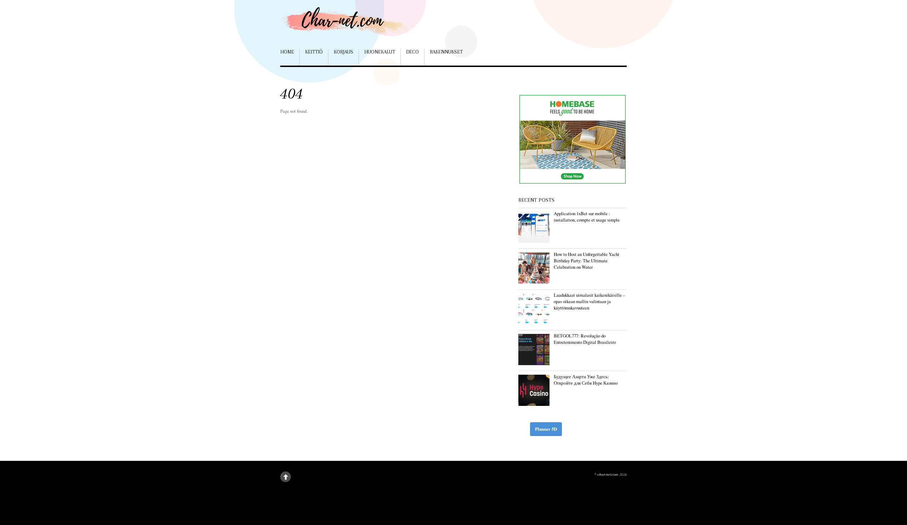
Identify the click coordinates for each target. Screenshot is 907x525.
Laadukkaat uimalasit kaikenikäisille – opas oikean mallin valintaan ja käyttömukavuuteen (589, 301)
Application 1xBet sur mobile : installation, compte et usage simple (587, 216)
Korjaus (343, 52)
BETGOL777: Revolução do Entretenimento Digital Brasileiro (585, 339)
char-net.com (607, 474)
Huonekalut (379, 52)
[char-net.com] (351, 24)
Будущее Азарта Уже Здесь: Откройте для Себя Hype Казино (586, 379)
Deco (412, 52)
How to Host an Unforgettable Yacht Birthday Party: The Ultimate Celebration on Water (586, 260)
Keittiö (314, 52)
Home (287, 52)
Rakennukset (446, 52)
